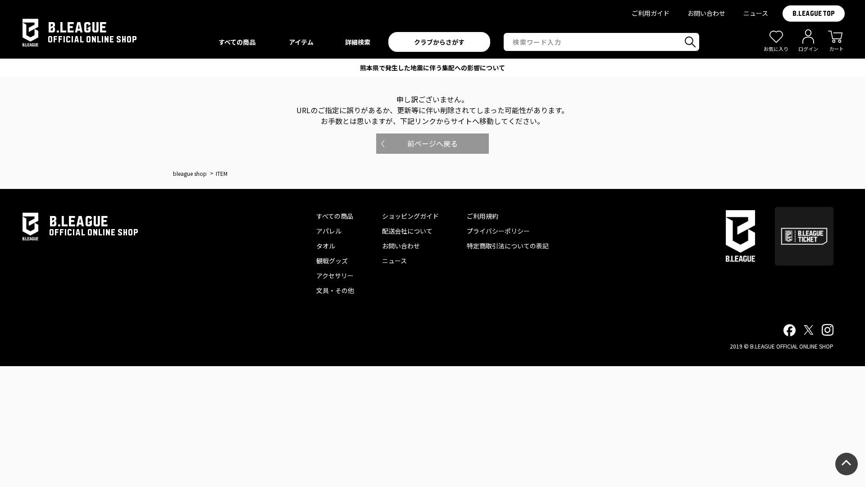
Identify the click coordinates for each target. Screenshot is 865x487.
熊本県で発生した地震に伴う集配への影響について (432, 67)
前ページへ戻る (432, 143)
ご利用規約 (482, 216)
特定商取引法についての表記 (508, 245)
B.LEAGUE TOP (813, 13)
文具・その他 (335, 290)
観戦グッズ (332, 260)
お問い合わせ (706, 13)
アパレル (328, 230)
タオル (325, 245)
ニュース (755, 13)
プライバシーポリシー (498, 230)
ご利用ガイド (650, 13)
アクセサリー (335, 275)
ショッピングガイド (410, 216)
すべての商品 (334, 216)
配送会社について (407, 230)
